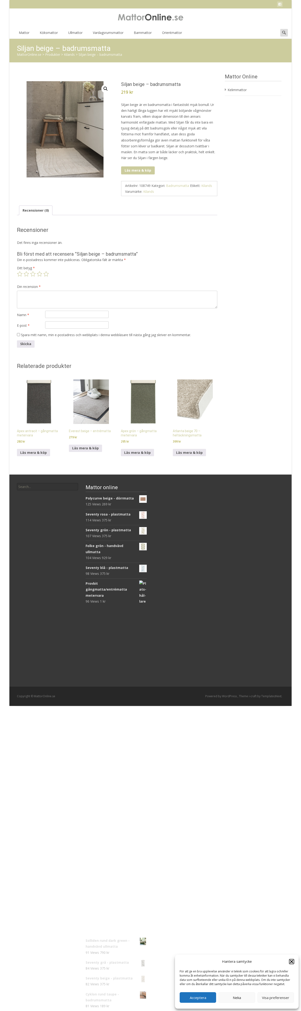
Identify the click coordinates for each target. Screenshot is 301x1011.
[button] (291, 961)
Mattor (24, 32)
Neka (237, 997)
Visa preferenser (275, 997)
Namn (23, 315)
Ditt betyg (26, 268)
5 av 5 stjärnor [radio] (46, 274)
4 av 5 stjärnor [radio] (39, 274)
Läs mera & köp (138, 170)
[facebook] (280, 5)
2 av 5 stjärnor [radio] (26, 274)
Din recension (29, 286)
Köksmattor (49, 32)
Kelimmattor (237, 90)
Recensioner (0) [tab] (36, 210)
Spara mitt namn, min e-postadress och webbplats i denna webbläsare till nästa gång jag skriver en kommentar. (106, 335)
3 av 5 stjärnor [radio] (33, 274)
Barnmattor (143, 32)
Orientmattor (172, 32)
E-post (23, 325)
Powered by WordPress (221, 696)
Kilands (206, 185)
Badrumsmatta (177, 185)
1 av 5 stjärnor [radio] (20, 274)
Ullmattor (75, 32)
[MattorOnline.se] (150, 17)
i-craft (253, 696)
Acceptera (198, 997)
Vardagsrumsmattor (108, 32)
